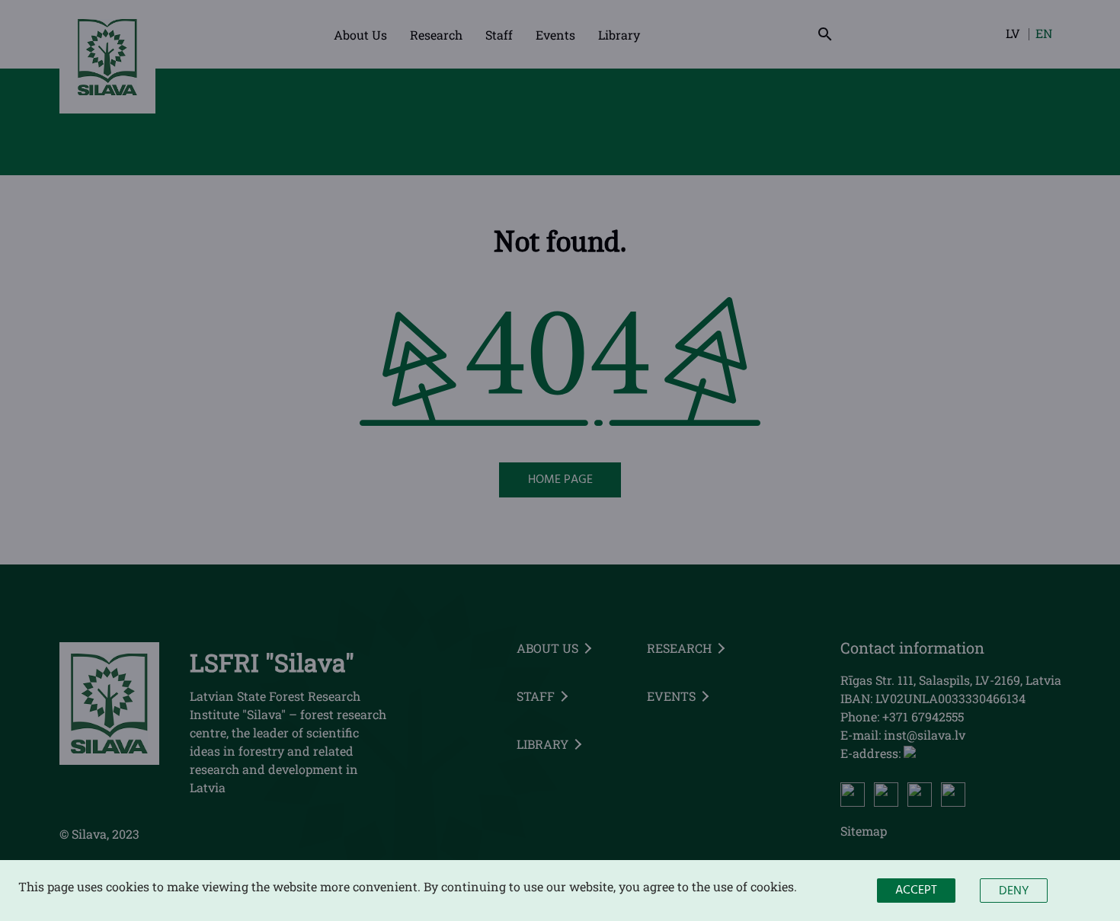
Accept (916, 890)
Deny (1014, 891)
